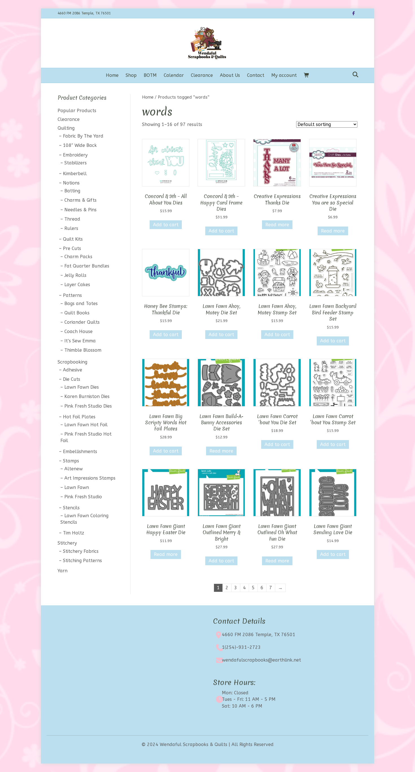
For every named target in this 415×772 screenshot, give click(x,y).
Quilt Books (76, 313)
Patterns (72, 295)
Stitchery (67, 543)
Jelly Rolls (75, 275)
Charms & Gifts (80, 200)
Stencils (71, 507)
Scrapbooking (72, 362)
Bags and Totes (81, 303)
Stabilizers (75, 163)
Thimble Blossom (82, 350)
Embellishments (80, 451)
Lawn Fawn (76, 487)
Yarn (62, 570)
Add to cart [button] (165, 224)
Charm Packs (78, 256)
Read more (277, 224)
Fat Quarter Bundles (86, 266)
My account (284, 75)
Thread (72, 219)
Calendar (174, 75)
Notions (71, 183)
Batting (72, 190)
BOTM (150, 75)
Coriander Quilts (82, 322)
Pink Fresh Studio (83, 496)
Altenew (73, 468)
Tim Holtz (73, 533)
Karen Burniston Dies (87, 396)
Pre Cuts (72, 248)
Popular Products (77, 110)
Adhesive (72, 370)
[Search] (353, 74)
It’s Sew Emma (80, 340)
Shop (131, 75)
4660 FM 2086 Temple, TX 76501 (258, 634)
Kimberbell (75, 173)
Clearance (202, 75)
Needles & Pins (80, 209)
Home (112, 75)
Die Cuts (71, 379)
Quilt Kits (73, 239)
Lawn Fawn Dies (81, 387)
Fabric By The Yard (83, 136)
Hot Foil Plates (79, 416)
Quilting (66, 128)
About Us (230, 75)
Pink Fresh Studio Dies (88, 406)
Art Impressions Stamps (89, 478)
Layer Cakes (77, 284)
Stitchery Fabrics (81, 551)
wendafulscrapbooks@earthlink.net (261, 660)
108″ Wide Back (80, 145)
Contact (255, 75)
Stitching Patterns (82, 560)
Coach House (78, 331)
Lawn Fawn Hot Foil (86, 424)
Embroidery (75, 155)
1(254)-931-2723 (241, 647)
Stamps (71, 461)
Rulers (71, 228)
